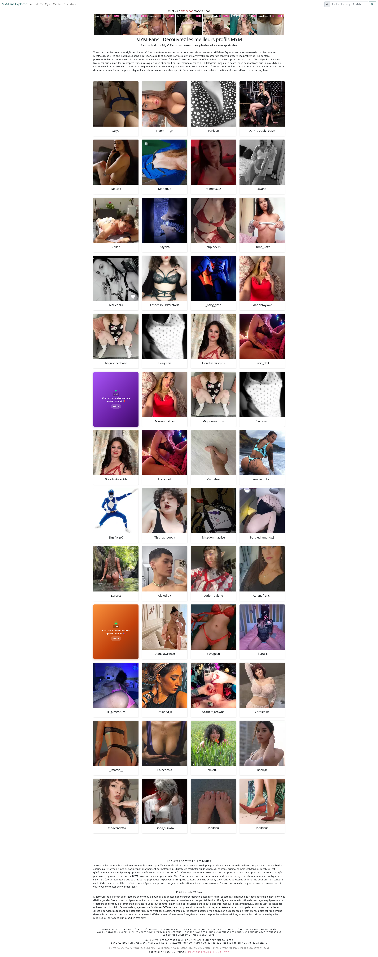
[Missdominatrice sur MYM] (213, 510)
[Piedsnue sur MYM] (262, 801)
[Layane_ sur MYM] (262, 162)
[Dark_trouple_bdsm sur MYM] (262, 104)
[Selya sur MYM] (116, 104)
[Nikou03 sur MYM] (213, 743)
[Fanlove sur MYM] (213, 104)
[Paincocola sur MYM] (164, 743)
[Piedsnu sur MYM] (213, 801)
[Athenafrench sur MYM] (262, 568)
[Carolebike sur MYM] (262, 685)
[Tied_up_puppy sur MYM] (164, 510)
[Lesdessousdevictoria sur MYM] (164, 278)
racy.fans (263, 70)
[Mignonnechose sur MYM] (116, 336)
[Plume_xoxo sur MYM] (262, 220)
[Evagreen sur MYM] (164, 336)
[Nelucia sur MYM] (116, 162)
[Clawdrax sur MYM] (164, 568)
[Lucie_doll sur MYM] (262, 336)
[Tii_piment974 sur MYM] (116, 685)
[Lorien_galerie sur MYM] (213, 568)
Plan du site (221, 952)
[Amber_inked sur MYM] (262, 452)
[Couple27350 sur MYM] (213, 220)
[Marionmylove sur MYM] (262, 278)
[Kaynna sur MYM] (164, 220)
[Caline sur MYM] (116, 220)
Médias (57, 4)
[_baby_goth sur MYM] (213, 278)
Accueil (34, 4)
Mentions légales (199, 952)
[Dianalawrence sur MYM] (164, 627)
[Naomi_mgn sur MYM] (164, 104)
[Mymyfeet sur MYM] (213, 452)
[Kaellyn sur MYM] (262, 743)
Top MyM (45, 4)
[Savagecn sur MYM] (213, 627)
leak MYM (272, 63)
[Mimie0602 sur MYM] (213, 162)
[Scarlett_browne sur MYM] (213, 685)
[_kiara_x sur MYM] (262, 627)
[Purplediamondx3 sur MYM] (262, 510)
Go (372, 4)
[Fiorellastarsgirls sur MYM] (213, 336)
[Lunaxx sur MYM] (116, 568)
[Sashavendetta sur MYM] (116, 801)
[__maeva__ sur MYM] (116, 743)
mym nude (213, 896)
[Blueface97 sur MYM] (116, 510)
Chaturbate (69, 4)
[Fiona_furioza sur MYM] (164, 801)
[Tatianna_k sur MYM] (164, 685)
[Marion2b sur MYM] (164, 162)
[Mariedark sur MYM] (116, 278)
